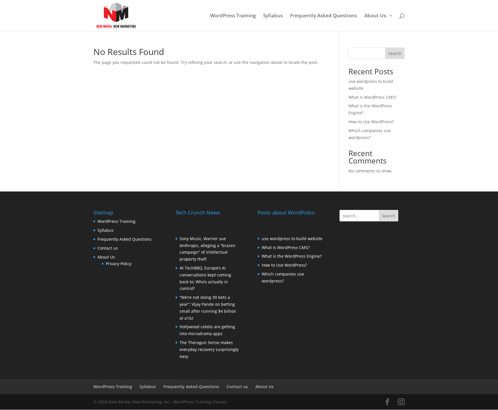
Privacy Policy (118, 263)
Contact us (107, 248)
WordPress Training (233, 16)
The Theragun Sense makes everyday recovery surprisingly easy (209, 349)
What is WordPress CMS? (372, 97)
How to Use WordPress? (371, 121)
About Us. (375, 16)
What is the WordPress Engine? (292, 256)
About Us (106, 257)
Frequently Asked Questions (323, 16)
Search (394, 53)
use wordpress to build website (292, 238)
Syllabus (273, 16)
